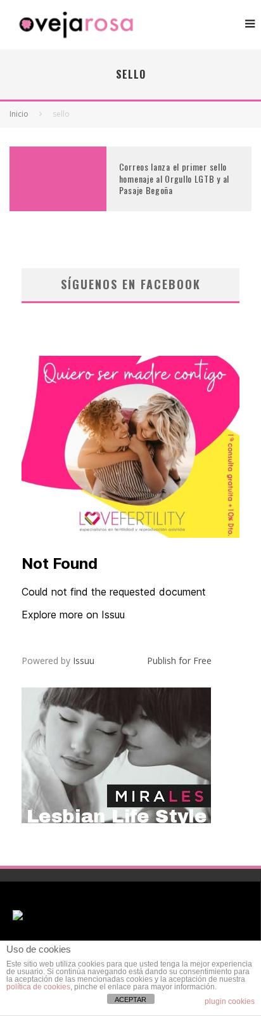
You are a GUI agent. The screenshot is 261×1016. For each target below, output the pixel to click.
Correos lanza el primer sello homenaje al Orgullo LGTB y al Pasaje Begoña (174, 178)
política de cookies (38, 986)
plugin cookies (230, 1001)
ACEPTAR (130, 999)
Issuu (83, 661)
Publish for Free (179, 661)
